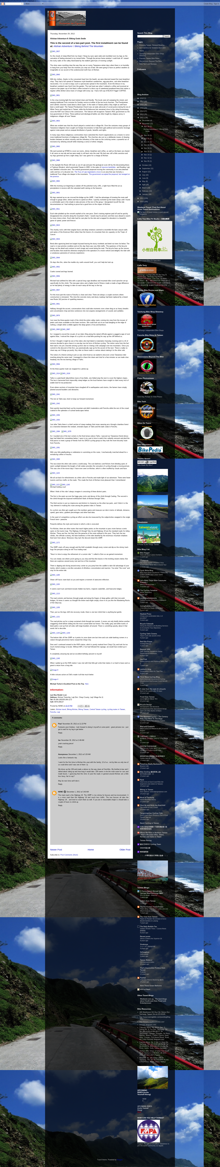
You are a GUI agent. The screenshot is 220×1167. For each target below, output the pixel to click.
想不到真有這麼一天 (147, 774)
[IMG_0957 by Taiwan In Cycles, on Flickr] (55, 290)
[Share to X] (83, 706)
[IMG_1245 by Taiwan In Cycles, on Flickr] (55, 658)
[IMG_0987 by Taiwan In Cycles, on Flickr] (65, 329)
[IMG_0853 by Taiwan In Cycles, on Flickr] (55, 121)
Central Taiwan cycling (98, 709)
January (145, 194)
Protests (143, 972)
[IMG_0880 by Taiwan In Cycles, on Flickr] (55, 160)
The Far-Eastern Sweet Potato (151, 907)
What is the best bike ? (148, 584)
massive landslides (109, 167)
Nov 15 (147, 151)
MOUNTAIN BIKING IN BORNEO (152, 756)
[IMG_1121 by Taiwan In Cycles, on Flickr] (55, 485)
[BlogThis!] (81, 706)
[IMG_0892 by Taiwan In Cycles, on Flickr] (55, 181)
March (144, 188)
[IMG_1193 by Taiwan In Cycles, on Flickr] (55, 584)
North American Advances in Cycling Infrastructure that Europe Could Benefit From (153, 681)
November (146, 124)
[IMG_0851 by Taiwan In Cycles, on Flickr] (55, 95)
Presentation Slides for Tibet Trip (151, 671)
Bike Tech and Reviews (148, 64)
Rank (142, 780)
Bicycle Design (146, 705)
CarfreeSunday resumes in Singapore (153, 600)
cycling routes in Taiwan (116, 709)
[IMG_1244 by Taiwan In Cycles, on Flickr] (65, 633)
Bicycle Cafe (144, 766)
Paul (60, 724)
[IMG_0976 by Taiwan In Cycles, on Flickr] (55, 315)
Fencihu (53, 712)
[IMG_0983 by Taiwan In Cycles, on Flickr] (55, 329)
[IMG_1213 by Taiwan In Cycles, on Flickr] (55, 594)
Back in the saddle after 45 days (151, 691)
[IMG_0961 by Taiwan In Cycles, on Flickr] (55, 304)
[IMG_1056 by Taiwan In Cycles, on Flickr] (55, 415)
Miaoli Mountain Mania (148, 800)
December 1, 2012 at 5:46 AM (78, 792)
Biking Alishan (72, 709)
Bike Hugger (145, 553)
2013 (142, 114)
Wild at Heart (145, 989)
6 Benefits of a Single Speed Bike (151, 608)
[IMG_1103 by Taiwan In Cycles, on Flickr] (55, 473)
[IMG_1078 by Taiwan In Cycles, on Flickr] (66, 431)
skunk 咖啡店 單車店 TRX (148, 699)
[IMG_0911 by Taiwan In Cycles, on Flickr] (55, 209)
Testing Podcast (145, 644)
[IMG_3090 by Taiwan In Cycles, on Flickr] (55, 459)
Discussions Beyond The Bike (150, 61)
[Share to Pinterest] (88, 706)
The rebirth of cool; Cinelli (149, 807)
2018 (142, 98)
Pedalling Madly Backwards (151, 764)
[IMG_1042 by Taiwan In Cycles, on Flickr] (55, 403)
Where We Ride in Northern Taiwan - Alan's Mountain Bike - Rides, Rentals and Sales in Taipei (153, 835)
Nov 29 (147, 126)
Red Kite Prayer (146, 642)
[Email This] (79, 706)
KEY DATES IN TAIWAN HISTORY (152, 48)
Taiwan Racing (146, 840)
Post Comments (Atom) (69, 855)
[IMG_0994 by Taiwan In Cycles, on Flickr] (55, 364)
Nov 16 (147, 148)
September (146, 168)
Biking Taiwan (83, 709)
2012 (142, 118)
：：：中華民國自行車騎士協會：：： (154, 855)
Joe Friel (143, 659)
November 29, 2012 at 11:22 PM (74, 724)
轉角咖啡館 (144, 852)
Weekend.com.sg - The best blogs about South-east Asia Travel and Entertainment (153, 1001)
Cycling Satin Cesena (148, 634)
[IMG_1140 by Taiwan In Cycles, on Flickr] (65, 485)
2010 (142, 202)
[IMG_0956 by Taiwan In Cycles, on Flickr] (55, 276)
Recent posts (145, 936)
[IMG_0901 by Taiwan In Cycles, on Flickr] (55, 193)
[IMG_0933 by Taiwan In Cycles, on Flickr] (55, 239)
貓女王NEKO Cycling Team (150, 844)
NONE (60, 792)
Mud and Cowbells (147, 727)
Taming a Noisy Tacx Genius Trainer (152, 721)
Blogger (119, 1160)
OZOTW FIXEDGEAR (148, 746)
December (146, 120)
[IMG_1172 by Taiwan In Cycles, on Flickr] (55, 543)
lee (59, 740)
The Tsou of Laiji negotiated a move (87, 172)
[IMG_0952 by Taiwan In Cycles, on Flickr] (55, 267)
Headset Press (145, 614)
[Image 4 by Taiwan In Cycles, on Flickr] (54, 679)
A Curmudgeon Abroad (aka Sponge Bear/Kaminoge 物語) (151, 892)
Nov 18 (147, 145)
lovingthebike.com (147, 606)
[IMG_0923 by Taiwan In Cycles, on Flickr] (55, 225)
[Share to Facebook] (86, 706)
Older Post (125, 849)
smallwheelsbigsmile (148, 598)
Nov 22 (147, 138)
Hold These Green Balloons (151, 986)
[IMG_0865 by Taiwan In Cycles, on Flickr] (55, 146)
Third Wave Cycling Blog (150, 677)
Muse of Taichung (147, 797)
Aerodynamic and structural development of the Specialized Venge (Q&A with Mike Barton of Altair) (153, 709)
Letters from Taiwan (148, 901)
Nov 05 (147, 161)
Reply (60, 733)
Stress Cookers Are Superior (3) (151, 938)
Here (86, 684)
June (144, 178)
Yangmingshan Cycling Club (151, 813)
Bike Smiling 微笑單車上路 (150, 772)
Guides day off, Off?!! (147, 758)
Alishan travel (61, 709)
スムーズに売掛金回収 (147, 946)
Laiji (58, 712)
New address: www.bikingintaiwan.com (153, 792)
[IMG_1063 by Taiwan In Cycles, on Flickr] (55, 420)
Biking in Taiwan (146, 790)
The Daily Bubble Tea (148, 927)
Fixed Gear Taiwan (147, 697)
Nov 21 (147, 142)
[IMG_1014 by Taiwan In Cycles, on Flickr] (55, 373)
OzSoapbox (144, 952)
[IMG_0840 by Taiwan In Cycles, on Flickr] (55, 75)
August (145, 172)
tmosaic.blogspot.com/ (147, 1025)
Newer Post (56, 849)
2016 (142, 105)
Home (91, 849)
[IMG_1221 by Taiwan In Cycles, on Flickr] (55, 617)
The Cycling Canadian (148, 590)
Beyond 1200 (145, 649)
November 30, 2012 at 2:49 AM (72, 740)
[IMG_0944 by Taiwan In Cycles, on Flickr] (55, 258)
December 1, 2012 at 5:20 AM (79, 754)
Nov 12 (147, 158)
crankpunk (144, 561)
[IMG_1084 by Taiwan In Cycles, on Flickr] (55, 431)
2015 (142, 108)
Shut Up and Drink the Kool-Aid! (152, 805)
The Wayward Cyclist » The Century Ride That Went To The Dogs (154, 718)
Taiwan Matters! (146, 960)
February (145, 191)
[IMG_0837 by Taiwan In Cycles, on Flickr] (55, 51)
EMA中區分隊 (145, 848)
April (144, 185)
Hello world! (144, 954)
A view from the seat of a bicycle (153, 689)
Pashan (143, 978)
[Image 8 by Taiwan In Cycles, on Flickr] (54, 670)
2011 (142, 198)
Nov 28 (147, 135)
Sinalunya (144, 944)
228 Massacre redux (147, 962)
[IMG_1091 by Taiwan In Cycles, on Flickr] (55, 448)
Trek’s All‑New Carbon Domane (151, 555)
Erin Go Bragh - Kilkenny (148, 895)
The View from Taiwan (148, 917)
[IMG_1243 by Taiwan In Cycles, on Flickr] (55, 633)
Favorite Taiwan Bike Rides (149, 58)
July (144, 175)
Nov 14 (147, 155)
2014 (142, 111)
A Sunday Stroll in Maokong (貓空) (152, 980)
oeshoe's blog (145, 669)
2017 (142, 101)
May (144, 181)
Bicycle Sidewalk (146, 624)
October (145, 165)
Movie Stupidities (146, 592)
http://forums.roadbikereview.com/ (151, 1022)
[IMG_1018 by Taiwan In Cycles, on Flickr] (65, 373)
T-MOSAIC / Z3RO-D (148, 736)
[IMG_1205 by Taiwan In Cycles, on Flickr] (55, 607)
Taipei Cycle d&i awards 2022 (150, 636)
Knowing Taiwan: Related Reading (151, 45)
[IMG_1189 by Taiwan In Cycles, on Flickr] (55, 575)
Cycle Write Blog (146, 570)
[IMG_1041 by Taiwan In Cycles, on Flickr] (55, 394)
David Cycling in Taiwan (149, 823)
